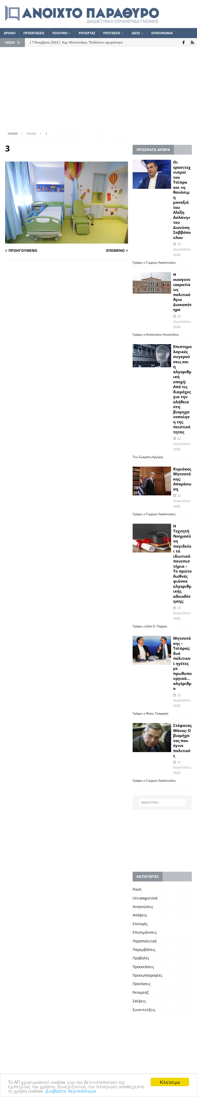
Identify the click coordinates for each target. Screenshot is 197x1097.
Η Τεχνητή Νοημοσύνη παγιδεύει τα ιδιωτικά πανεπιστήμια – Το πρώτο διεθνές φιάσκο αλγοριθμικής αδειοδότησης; (182, 563)
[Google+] (192, 42)
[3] (66, 240)
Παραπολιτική (145, 941)
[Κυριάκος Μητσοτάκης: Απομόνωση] (152, 481)
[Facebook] (183, 42)
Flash (137, 889)
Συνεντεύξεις (144, 1009)
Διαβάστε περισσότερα (70, 1090)
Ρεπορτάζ (141, 992)
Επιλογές (140, 923)
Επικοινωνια (162, 33)
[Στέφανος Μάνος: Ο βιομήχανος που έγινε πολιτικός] (152, 737)
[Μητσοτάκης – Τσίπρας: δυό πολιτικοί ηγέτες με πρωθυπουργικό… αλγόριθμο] (152, 650)
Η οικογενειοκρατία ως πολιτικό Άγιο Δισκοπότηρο (182, 292)
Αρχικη (9, 33)
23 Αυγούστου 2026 (182, 249)
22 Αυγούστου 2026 (182, 443)
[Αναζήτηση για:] (162, 802)
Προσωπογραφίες (147, 975)
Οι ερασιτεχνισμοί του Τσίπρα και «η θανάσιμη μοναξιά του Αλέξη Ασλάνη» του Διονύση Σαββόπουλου (182, 199)
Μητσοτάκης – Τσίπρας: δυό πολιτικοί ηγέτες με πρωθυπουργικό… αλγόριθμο (182, 663)
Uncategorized (145, 898)
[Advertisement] (98, 91)
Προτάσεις (142, 983)
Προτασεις (111, 33)
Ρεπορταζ (87, 33)
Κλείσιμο (170, 1082)
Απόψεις (140, 915)
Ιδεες (136, 33)
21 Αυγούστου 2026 (182, 767)
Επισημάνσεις (145, 932)
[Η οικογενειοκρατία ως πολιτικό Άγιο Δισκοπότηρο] (152, 283)
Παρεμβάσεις (144, 949)
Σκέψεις (139, 1000)
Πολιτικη (59, 33)
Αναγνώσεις (143, 906)
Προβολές (141, 958)
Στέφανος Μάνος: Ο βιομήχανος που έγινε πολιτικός (182, 740)
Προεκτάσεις (143, 966)
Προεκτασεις (33, 33)
